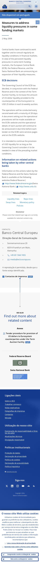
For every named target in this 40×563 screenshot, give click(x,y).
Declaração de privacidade (16, 456)
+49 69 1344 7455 (18, 255)
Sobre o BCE (10, 401)
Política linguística (12, 467)
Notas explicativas (12, 408)
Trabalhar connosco (13, 404)
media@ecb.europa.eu (20, 260)
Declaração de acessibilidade (17, 463)
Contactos (9, 414)
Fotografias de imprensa (15, 411)
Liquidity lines (13, 199)
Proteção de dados (12, 453)
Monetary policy (27, 203)
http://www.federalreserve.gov (18, 184)
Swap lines (10, 203)
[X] (6, 486)
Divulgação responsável (14, 440)
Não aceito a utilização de (21, 559)
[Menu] (36, 6)
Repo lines (28, 199)
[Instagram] (17, 486)
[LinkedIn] (12, 486)
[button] (36, 2)
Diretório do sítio (12, 471)
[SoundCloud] (28, 486)
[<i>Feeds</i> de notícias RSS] (34, 486)
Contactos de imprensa (16, 277)
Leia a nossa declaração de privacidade (21, 543)
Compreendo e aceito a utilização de (21, 554)
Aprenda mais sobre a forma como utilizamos (21, 548)
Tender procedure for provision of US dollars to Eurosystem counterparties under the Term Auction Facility (21, 338)
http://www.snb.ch (27, 187)
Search (29, 6)
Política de (12, 460)
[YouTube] (23, 486)
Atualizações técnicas (13, 436)
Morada (8, 418)
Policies (20, 206)
